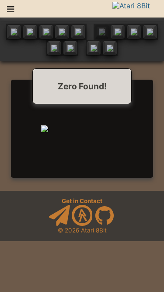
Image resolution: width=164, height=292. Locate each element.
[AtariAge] (82, 223)
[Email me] (59, 223)
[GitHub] (104, 223)
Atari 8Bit (94, 230)
